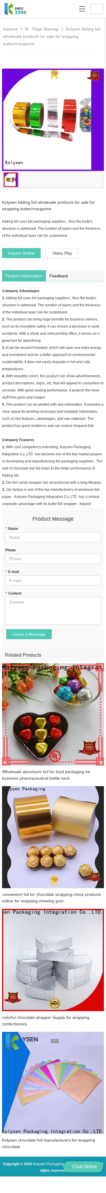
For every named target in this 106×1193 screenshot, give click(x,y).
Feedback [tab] (58, 275)
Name (11, 529)
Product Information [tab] (24, 275)
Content (13, 593)
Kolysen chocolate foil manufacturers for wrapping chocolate (48, 1143)
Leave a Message (29, 634)
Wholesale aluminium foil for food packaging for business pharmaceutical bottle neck (46, 775)
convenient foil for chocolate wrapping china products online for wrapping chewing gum (51, 897)
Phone (10, 550)
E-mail (12, 572)
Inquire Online (21, 253)
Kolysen (10, 29)
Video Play (62, 253)
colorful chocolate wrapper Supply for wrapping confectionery (46, 1020)
